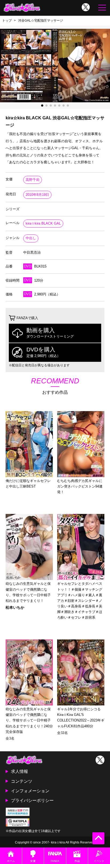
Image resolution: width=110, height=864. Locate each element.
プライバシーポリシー (32, 800)
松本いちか (15, 607)
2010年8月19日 (37, 195)
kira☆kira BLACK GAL (43, 223)
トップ (7, 20)
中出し (31, 238)
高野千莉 (33, 180)
